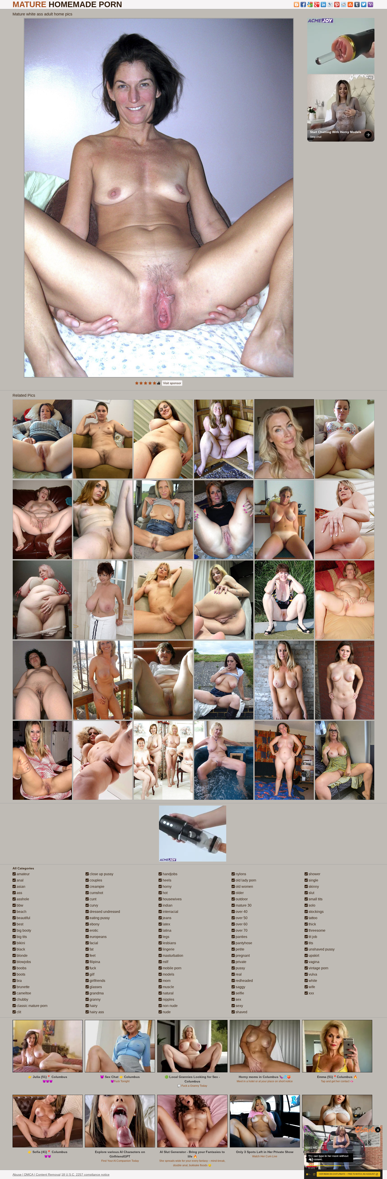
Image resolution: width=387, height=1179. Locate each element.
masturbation (172, 955)
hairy (93, 1006)
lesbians (169, 943)
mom (166, 981)
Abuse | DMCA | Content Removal (36, 1174)
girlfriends (97, 981)
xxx (311, 993)
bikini (20, 943)
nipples (168, 999)
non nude (170, 1006)
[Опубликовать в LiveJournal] (330, 4)
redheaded (244, 981)
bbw (19, 905)
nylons (240, 874)
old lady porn (245, 880)
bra (19, 981)
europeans (98, 937)
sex (238, 999)
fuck (92, 968)
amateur (23, 874)
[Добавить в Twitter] (363, 4)
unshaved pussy (321, 949)
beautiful (23, 918)
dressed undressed (104, 912)
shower (314, 874)
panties (241, 937)
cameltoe (23, 993)
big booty (23, 930)
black (20, 949)
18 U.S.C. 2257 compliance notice (85, 1174)
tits (310, 943)
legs (165, 937)
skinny (313, 886)
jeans (166, 918)
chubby (22, 999)
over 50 (241, 918)
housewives (172, 899)
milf (165, 962)
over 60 (241, 924)
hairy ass (96, 1012)
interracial (170, 912)
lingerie (168, 949)
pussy (240, 968)
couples (95, 880)
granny (95, 999)
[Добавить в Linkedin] (323, 4)
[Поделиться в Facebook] (303, 4)
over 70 (241, 930)
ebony (94, 924)
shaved (241, 1012)
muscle (168, 987)
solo (311, 905)
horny (167, 886)
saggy (240, 987)
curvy (93, 905)
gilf (91, 974)
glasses (95, 987)
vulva (312, 974)
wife (311, 987)
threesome (316, 930)
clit (18, 1012)
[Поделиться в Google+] (316, 4)
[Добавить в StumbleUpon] (350, 4)
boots (20, 974)
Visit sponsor (172, 383)
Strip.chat (315, 136)
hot (165, 893)
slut (311, 893)
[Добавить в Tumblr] (357, 4)
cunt (92, 899)
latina (166, 930)
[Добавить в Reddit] (343, 4)
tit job (312, 937)
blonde (22, 955)
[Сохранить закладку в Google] (310, 4)
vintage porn (318, 968)
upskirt (313, 955)
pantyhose (243, 943)
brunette (23, 987)
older (239, 893)
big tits (21, 937)
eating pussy (99, 918)
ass (19, 893)
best (19, 924)
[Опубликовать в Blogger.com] (296, 4)
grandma (96, 993)
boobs (21, 968)
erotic (93, 930)
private (240, 962)
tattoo (312, 918)
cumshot (96, 893)
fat (91, 949)
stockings (316, 912)
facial (93, 943)
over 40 (241, 912)
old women (244, 886)
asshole (22, 899)
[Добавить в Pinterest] (337, 4)
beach (21, 912)
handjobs (169, 874)
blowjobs (23, 962)
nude (166, 1012)
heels (166, 880)
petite (239, 949)
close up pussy (101, 874)
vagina (313, 962)
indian (167, 905)
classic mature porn (31, 1006)
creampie (96, 886)
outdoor (241, 899)
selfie (239, 993)
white (312, 981)
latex (166, 924)
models (168, 974)
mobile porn (171, 968)
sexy (239, 1006)
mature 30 (243, 905)
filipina (94, 962)
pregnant (242, 955)
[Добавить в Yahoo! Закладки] (370, 4)
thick (312, 924)
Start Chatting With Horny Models (335, 132)
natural (168, 993)
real (238, 974)
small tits (315, 899)
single (313, 880)
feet (92, 955)
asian (20, 886)
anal (20, 880)
